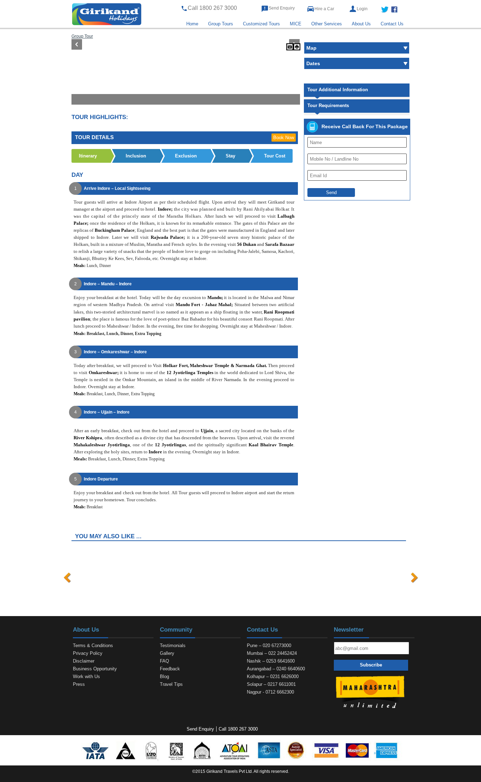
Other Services (326, 23)
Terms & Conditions (93, 645)
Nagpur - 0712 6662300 (270, 692)
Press (79, 684)
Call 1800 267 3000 (238, 729)
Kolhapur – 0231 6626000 (273, 676)
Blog (164, 676)
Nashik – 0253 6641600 (271, 661)
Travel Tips (171, 684)
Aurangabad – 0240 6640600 (276, 668)
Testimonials (173, 645)
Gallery (167, 653)
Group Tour (82, 36)
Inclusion (136, 156)
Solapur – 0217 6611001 (271, 684)
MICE (295, 23)
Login (362, 8)
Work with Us (86, 676)
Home (192, 23)
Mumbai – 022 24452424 (272, 653)
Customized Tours (261, 23)
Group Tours (220, 23)
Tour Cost (274, 156)
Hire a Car (324, 8)
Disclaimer (83, 661)
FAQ (164, 661)
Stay (230, 156)
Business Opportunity (95, 668)
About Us (361, 23)
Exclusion (186, 156)
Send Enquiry (282, 8)
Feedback (170, 668)
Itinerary (88, 156)
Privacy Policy (87, 653)
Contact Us (392, 23)
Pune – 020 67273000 (269, 645)
